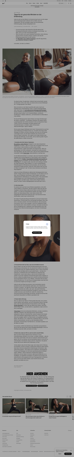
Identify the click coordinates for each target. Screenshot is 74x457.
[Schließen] (47, 224)
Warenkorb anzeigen (37, 232)
